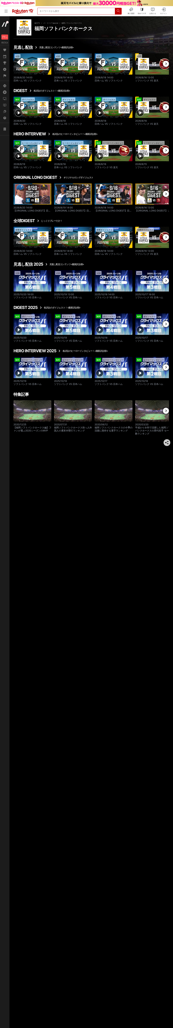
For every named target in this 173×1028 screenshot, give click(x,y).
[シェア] (167, 442)
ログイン (4, 42)
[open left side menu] (6, 11)
